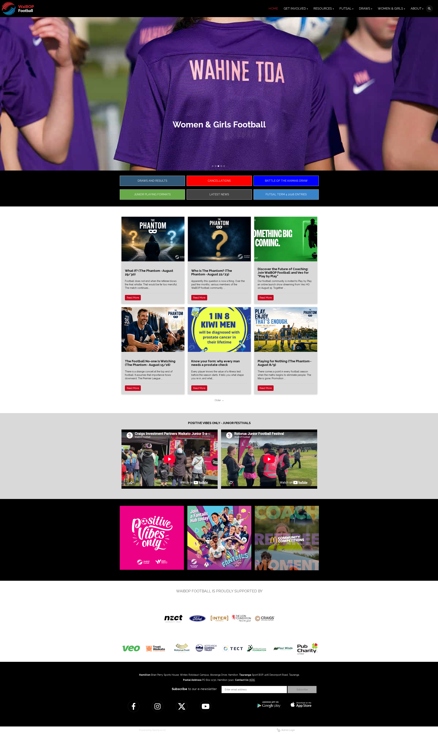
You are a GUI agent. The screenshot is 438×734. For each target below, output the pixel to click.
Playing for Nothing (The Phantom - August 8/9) (284, 363)
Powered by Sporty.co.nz (152, 730)
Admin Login (287, 730)
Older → (219, 400)
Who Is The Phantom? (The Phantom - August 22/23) (211, 272)
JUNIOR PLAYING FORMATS (152, 194)
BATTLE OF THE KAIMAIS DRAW (286, 180)
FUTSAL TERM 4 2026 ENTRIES (286, 194)
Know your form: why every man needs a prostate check (215, 363)
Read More (133, 297)
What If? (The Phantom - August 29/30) (149, 272)
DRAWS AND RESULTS (152, 180)
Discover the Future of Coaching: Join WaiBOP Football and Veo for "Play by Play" (283, 272)
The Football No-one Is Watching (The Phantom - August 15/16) (150, 363)
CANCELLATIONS (219, 180)
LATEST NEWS (219, 194)
